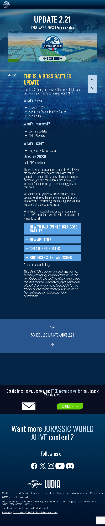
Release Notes (65, 27)
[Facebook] (92, 79)
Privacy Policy (7, 512)
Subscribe (70, 406)
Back (14, 74)
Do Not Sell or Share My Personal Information (41, 512)
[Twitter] (92, 88)
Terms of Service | (19, 512)
